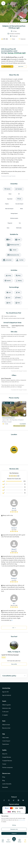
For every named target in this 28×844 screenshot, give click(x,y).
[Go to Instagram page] (9, 800)
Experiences (5, 744)
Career (4, 764)
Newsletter (5, 787)
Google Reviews (6, 757)
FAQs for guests (6, 705)
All (13, 627)
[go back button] (3, 3)
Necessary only (14, 829)
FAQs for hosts (6, 724)
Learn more (20, 66)
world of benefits (6, 784)
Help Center (5, 737)
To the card (5, 711)
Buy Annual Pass (7, 66)
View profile (14, 664)
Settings (14, 825)
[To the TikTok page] (13, 800)
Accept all (14, 833)
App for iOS (5, 692)
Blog (3, 780)
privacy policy (22, 820)
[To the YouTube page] (23, 800)
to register (5, 715)
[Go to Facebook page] (4, 800)
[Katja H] (14, 645)
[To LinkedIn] (18, 800)
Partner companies (7, 767)
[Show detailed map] (14, 450)
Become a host (6, 728)
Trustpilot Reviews (7, 760)
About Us (4, 754)
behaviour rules (6, 708)
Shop (3, 777)
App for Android (6, 695)
